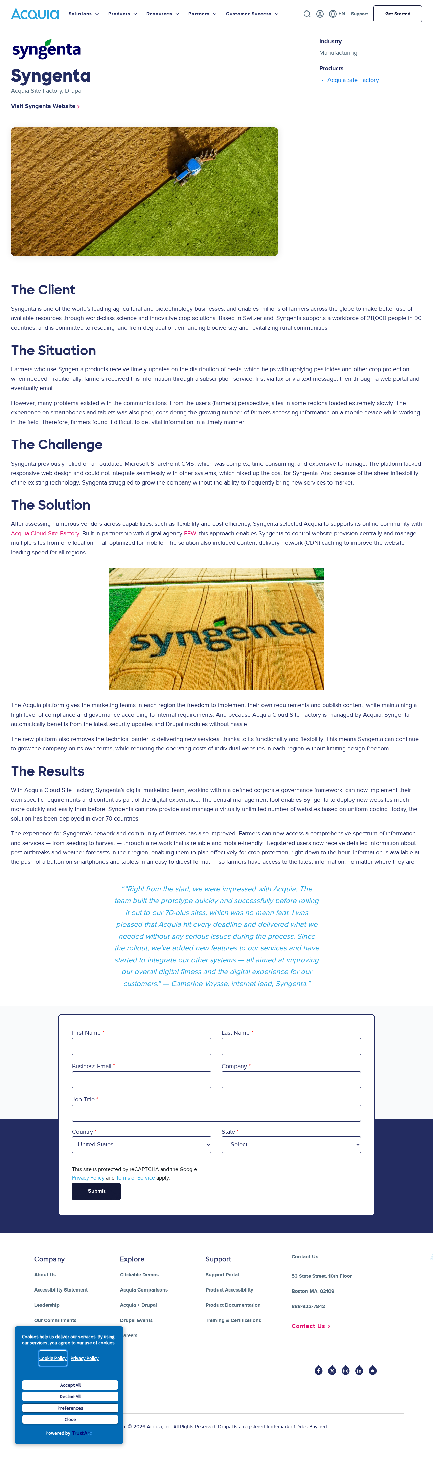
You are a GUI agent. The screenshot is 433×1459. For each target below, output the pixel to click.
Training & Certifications (233, 1320)
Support (359, 14)
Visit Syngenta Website (43, 106)
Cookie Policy (53, 1358)
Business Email (91, 1066)
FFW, (190, 533)
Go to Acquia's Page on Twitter (332, 1369)
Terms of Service (135, 1177)
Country (82, 1132)
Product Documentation (233, 1305)
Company (234, 1066)
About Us (45, 1275)
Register (320, 14)
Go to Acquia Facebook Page (318, 1369)
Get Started (397, 14)
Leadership (47, 1305)
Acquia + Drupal (138, 1305)
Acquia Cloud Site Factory (45, 533)
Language (337, 14)
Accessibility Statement (61, 1290)
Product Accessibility (229, 1290)
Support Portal (222, 1275)
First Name (86, 1032)
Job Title (83, 1099)
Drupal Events (136, 1320)
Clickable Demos (139, 1275)
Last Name (236, 1032)
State (228, 1132)
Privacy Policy (85, 1358)
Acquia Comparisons (144, 1290)
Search (307, 14)
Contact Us (308, 1326)
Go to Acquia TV (372, 1369)
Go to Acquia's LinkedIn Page (359, 1369)
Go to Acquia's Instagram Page (345, 1369)
